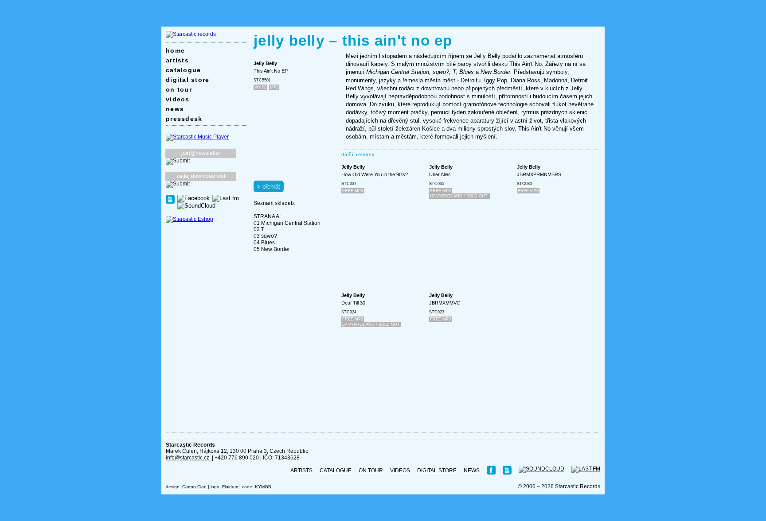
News (175, 108)
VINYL (260, 87)
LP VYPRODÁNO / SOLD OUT (459, 196)
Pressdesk (184, 118)
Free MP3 (352, 191)
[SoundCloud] (196, 205)
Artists (177, 60)
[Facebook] (193, 198)
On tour (179, 89)
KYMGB (263, 486)
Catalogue (183, 69)
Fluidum (230, 486)
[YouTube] (170, 198)
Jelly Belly (265, 63)
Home (175, 50)
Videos (178, 99)
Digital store (187, 79)
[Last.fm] (225, 198)
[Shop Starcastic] (189, 219)
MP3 (274, 87)
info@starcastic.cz (188, 458)
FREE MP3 (440, 191)
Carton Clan (194, 486)
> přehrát (268, 186)
